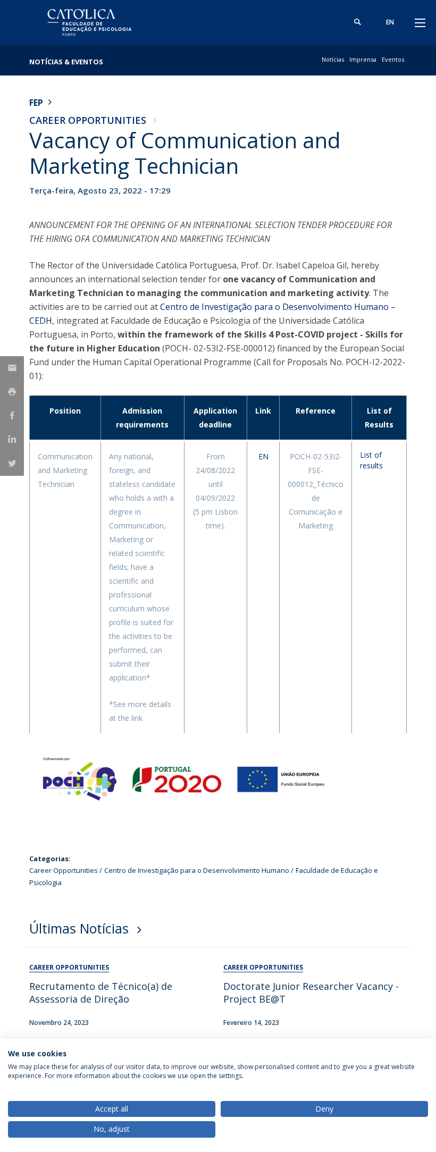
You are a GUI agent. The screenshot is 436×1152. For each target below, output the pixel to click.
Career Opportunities (87, 120)
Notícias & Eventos (66, 61)
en (390, 22)
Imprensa (362, 59)
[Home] (95, 22)
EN (263, 456)
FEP (36, 102)
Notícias (333, 59)
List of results (371, 460)
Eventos (393, 59)
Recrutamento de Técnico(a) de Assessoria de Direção (100, 992)
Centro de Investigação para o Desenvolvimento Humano (196, 870)
